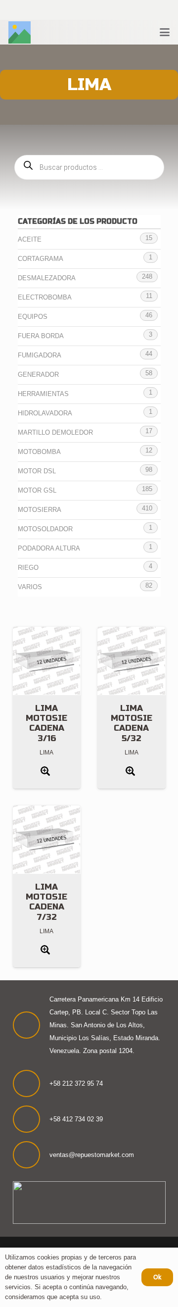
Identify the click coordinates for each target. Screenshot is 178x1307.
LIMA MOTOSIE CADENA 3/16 (46, 723)
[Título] (19, 32)
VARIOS (30, 587)
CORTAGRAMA (40, 258)
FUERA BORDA (41, 336)
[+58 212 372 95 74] (31, 1083)
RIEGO (28, 567)
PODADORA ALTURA (49, 548)
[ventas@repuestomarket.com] (31, 1154)
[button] (164, 32)
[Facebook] (62, 10)
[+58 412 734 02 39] (31, 1119)
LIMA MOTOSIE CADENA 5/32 (131, 723)
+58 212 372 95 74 (76, 1083)
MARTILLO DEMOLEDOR (55, 432)
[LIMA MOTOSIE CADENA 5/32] (131, 661)
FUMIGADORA (39, 355)
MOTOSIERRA (39, 509)
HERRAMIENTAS (43, 394)
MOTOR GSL (37, 490)
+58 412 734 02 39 (76, 1119)
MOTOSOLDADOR (45, 529)
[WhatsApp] (89, 10)
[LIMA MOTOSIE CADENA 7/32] (47, 839)
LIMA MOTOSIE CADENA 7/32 (46, 902)
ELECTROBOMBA (45, 297)
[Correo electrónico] (115, 10)
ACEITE (30, 239)
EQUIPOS (32, 316)
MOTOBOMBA (39, 451)
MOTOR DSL (37, 471)
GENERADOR (38, 374)
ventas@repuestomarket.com (91, 1154)
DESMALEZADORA (47, 278)
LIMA (46, 752)
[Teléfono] (102, 10)
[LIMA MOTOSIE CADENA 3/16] (47, 661)
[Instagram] (76, 10)
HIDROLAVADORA (45, 413)
